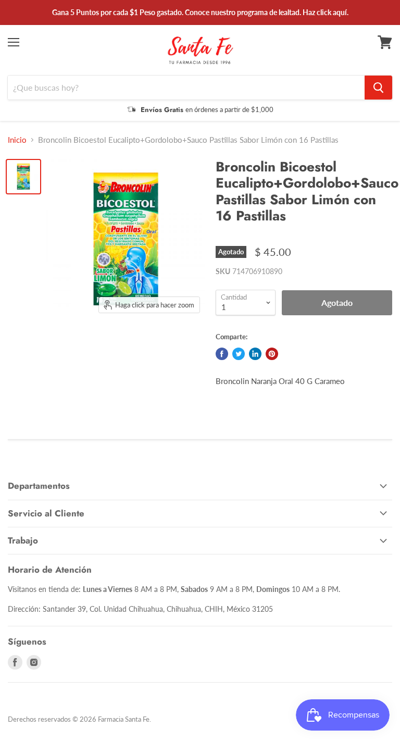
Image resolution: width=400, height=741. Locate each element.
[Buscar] (378, 88)
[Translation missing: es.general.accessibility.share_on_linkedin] (255, 354)
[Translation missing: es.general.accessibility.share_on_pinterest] (272, 354)
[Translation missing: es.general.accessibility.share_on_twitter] (238, 354)
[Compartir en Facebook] (222, 354)
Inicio (17, 139)
